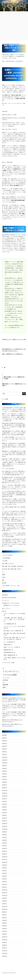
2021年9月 (4, 898)
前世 (4, 687)
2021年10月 (4, 895)
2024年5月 (4, 809)
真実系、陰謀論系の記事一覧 (10, 655)
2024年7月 (4, 804)
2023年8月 (4, 834)
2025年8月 (4, 768)
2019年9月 (4, 925)
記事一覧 (4, 611)
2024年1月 (4, 820)
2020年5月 (4, 917)
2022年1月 (4, 887)
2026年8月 (4, 735)
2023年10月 (4, 829)
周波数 (3, 574)
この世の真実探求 (6, 558)
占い (3, 571)
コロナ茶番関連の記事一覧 (10, 623)
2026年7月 (4, 738)
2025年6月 (4, 773)
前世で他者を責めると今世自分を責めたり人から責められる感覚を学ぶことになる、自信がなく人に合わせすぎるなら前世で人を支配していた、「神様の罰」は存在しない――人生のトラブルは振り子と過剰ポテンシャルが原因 (13, 543)
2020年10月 (4, 909)
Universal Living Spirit (14, 43)
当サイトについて (6, 608)
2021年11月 (4, 892)
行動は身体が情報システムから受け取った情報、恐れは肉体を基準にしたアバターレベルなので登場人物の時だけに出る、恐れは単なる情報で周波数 (13, 433)
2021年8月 (4, 901)
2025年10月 (4, 762)
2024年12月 (4, 790)
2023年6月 (4, 840)
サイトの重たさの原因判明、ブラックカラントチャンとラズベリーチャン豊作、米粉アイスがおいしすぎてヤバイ (13, 439)
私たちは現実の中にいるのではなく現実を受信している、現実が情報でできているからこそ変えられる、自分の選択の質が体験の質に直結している (13, 473)
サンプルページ (5, 600)
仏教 (3, 682)
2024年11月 (4, 793)
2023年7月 (4, 837)
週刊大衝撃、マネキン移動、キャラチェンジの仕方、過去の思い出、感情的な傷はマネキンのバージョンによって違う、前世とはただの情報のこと (13, 519)
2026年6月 (4, 740)
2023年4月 (4, 845)
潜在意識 (4, 582)
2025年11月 (4, 760)
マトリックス (6, 677)
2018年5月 (4, 945)
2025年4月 (4, 779)
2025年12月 (4, 757)
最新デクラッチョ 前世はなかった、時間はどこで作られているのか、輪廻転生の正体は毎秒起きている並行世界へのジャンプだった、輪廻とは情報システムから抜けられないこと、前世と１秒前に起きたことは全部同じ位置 (13, 417)
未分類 (3, 577)
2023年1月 (4, 854)
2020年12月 (4, 906)
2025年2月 (4, 785)
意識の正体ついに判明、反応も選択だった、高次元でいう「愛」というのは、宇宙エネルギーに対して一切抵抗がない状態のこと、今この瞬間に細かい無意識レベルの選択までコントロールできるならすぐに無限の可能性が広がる (13, 462)
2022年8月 (4, 867)
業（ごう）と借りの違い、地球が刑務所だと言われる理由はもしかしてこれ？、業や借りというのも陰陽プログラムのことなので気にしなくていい (13, 487)
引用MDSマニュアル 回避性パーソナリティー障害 (14, 339)
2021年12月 (4, 890)
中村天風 (5, 680)
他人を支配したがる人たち (8, 563)
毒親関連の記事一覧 (8, 649)
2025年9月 (4, 765)
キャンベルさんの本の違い (8, 468)
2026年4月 (4, 746)
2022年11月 (4, 859)
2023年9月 (4, 831)
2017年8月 (4, 956)
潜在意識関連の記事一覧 (9, 652)
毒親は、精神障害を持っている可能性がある (12, 354)
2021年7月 (4, 903)
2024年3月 (4, 815)
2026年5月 (4, 743)
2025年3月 (4, 782)
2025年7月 (4, 771)
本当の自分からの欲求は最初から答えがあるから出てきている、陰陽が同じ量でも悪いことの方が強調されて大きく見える (13, 700)
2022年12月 (4, 856)
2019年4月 (4, 934)
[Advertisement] (14, 26)
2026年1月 (4, 754)
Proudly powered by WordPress (9, 972)
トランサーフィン (11, 671)
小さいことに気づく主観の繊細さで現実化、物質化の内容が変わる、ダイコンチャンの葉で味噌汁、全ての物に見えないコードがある (13, 706)
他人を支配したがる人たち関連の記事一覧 (13, 630)
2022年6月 (4, 873)
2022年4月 (4, 878)
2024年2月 (4, 818)
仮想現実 (5, 684)
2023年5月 (4, 843)
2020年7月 (4, 914)
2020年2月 (4, 923)
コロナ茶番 (4, 560)
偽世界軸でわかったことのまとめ (11, 605)
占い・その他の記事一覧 (9, 642)
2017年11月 (4, 950)
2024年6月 (4, 807)
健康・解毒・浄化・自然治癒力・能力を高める (12, 566)
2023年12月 (4, 823)
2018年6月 (4, 942)
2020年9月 (4, 912)
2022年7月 (4, 870)
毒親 (4, 367)
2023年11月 (4, 826)
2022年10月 (4, 862)
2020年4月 (4, 920)
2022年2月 (4, 884)
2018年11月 (4, 939)
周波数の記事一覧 (8, 644)
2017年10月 (4, 953)
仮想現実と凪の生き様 (10, 2)
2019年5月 (4, 931)
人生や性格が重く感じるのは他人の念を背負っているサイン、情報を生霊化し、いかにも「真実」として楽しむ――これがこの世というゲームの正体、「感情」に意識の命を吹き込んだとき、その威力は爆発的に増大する (13, 527)
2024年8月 (4, 801)
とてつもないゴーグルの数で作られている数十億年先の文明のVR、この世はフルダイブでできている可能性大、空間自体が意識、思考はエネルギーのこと (14, 513)
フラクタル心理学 (10, 675)
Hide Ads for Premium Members (9, 597)
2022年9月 (4, 865)
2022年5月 (4, 876)
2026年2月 (4, 751)
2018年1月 (4, 948)
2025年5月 (4, 776)
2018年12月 (4, 936)
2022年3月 (4, 881)
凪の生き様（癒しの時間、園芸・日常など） (12, 569)
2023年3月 (4, 848)
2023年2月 (4, 851)
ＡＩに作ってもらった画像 (8, 662)
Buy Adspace (5, 594)
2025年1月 (4, 787)
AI (3, 668)
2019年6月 (4, 928)
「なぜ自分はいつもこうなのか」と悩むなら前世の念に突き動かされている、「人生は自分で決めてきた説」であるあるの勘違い (13, 535)
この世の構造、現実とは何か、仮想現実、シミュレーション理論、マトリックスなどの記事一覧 (14, 619)
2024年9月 (4, 798)
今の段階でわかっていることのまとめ (10, 603)
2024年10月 (4, 796)
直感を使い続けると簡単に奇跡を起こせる (11, 719)
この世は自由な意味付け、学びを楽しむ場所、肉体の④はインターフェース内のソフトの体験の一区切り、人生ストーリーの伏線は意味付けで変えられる (13, 409)
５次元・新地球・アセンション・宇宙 (10, 585)
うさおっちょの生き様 (7, 555)
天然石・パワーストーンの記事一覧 (12, 647)
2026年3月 (4, 749)
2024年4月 (4, 812)
